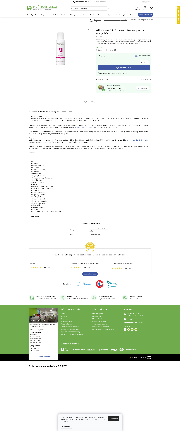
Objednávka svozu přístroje (70, 327)
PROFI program (97, 314)
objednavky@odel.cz (134, 322)
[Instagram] (132, 329)
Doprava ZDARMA (136, 296)
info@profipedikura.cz (135, 319)
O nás (63, 314)
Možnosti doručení (144, 56)
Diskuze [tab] (93, 102)
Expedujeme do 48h (105, 296)
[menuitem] (30, 15)
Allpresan (105, 79)
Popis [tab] (85, 102)
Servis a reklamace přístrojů (70, 329)
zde (69, 421)
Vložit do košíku (125, 67)
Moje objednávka (66, 321)
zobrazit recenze (90, 274)
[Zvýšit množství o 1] (147, 62)
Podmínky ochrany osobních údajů (103, 329)
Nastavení (66, 426)
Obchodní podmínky (99, 319)
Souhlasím (114, 419)
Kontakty (64, 316)
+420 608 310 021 (81, 2)
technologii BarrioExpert (83, 127)
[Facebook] (125, 329)
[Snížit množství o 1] (141, 62)
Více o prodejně (44, 357)
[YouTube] (135, 329)
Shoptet (134, 357)
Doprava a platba (97, 316)
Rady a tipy (64, 319)
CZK (143, 2)
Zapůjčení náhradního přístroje (71, 332)
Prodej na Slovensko (99, 321)
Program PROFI (72, 296)
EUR (148, 2)
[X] (128, 329)
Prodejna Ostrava (66, 324)
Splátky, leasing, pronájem (100, 327)
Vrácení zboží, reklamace (100, 324)
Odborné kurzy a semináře (45, 296)
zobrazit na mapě (35, 342)
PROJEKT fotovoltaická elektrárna (72, 334)
